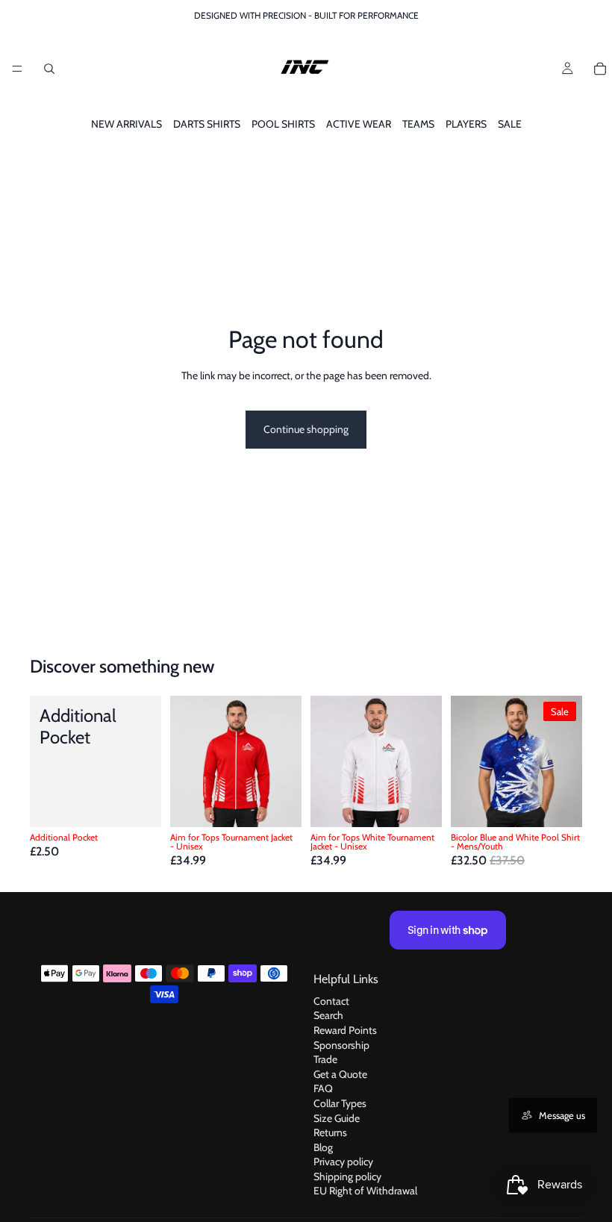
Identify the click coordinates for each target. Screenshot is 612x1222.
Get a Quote (340, 1074)
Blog (323, 1147)
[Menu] (17, 69)
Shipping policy (347, 1176)
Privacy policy (343, 1161)
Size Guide (336, 1118)
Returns (330, 1132)
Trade (325, 1059)
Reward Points (345, 1030)
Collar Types (339, 1103)
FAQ (323, 1088)
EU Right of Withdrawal (365, 1191)
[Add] (138, 804)
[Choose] (278, 804)
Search (328, 1015)
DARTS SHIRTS (206, 124)
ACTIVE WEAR (358, 124)
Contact (331, 1001)
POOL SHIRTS (283, 124)
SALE (510, 124)
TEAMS (418, 124)
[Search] (49, 68)
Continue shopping (306, 429)
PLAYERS (466, 124)
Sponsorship (341, 1045)
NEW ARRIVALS (126, 124)
